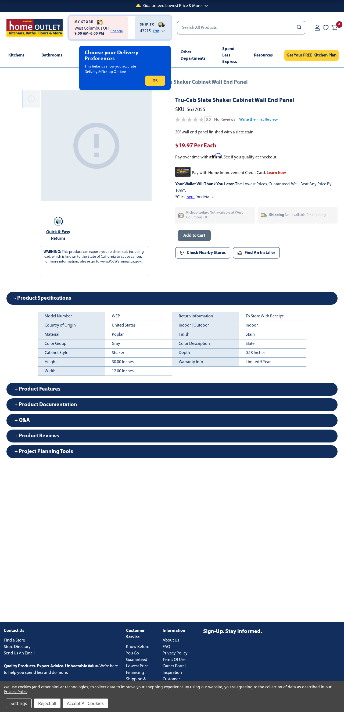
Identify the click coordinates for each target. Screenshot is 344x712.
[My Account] (317, 28)
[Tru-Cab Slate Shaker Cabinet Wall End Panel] (96, 145)
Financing (135, 673)
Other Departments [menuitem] (193, 55)
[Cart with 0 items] (334, 28)
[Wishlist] (325, 28)
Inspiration (172, 673)
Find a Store (14, 640)
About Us (171, 640)
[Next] (144, 146)
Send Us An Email (19, 653)
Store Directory (17, 647)
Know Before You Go (137, 650)
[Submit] (298, 28)
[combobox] (241, 27)
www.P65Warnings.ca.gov (120, 262)
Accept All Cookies (85, 703)
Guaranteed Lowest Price (137, 663)
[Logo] (34, 28)
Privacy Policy (175, 653)
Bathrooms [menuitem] (51, 55)
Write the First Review (258, 120)
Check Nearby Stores (206, 253)
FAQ (166, 647)
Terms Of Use (174, 660)
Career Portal (174, 666)
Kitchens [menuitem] (16, 55)
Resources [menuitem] (263, 55)
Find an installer (260, 253)
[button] (172, 6)
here (191, 197)
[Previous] (48, 146)
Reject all (47, 703)
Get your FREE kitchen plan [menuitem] (311, 55)
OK (155, 81)
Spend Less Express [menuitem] (229, 55)
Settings (18, 703)
